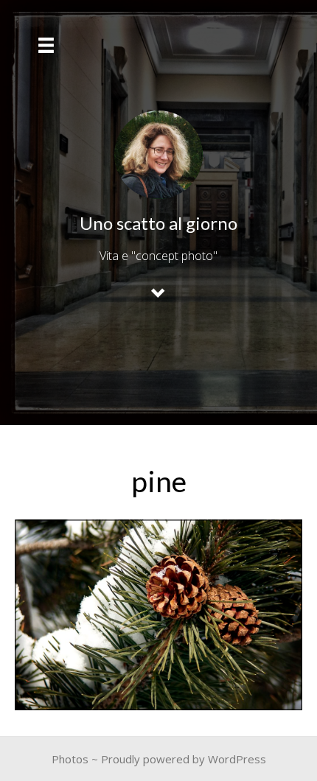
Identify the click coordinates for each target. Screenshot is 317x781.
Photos (70, 759)
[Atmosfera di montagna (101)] (158, 614)
